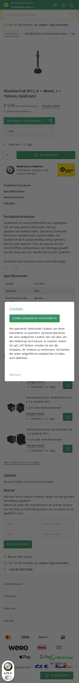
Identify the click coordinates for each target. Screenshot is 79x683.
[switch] (8, 678)
